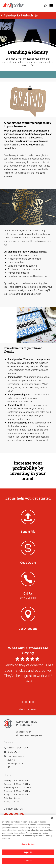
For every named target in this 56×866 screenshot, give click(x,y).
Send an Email (13, 752)
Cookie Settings (28, 844)
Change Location (23, 731)
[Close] (52, 818)
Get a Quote (28, 563)
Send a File (28, 532)
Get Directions (28, 629)
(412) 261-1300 (28, 598)
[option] (28, 677)
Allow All (27, 860)
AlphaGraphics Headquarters (29, 735)
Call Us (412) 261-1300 (17, 747)
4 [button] (33, 702)
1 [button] (23, 702)
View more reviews (28, 709)
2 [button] (26, 702)
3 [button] (30, 702)
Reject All (28, 852)
